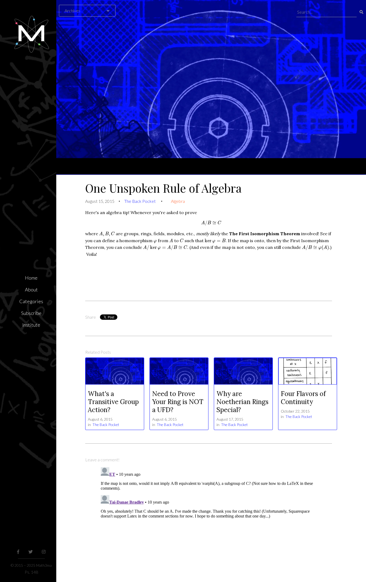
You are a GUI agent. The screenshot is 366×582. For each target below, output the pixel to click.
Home (31, 278)
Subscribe (31, 313)
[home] (31, 27)
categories (31, 301)
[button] (90, 10)
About (31, 289)
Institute (31, 325)
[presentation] (211, 223)
